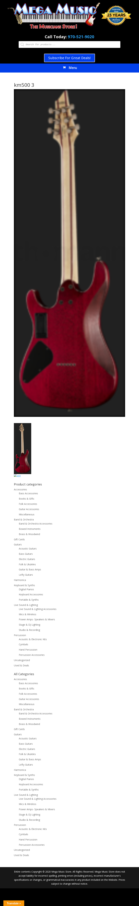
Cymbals (23, 644)
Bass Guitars (26, 553)
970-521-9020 (81, 36)
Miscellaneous (26, 514)
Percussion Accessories (32, 654)
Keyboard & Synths (24, 585)
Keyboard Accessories (31, 594)
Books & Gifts (26, 498)
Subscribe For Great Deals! (69, 58)
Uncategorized (22, 660)
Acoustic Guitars (28, 548)
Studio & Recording (29, 630)
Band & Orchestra (24, 519)
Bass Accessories (28, 493)
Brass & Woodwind (29, 534)
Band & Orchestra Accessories (35, 523)
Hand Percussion (28, 649)
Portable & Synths (29, 599)
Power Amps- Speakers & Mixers (37, 619)
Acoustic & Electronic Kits (33, 639)
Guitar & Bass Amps (30, 569)
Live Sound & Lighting (26, 605)
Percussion (20, 635)
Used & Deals (21, 665)
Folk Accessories (28, 503)
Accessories (20, 489)
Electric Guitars (27, 559)
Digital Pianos (26, 589)
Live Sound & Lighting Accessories (37, 609)
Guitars (18, 544)
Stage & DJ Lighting (29, 624)
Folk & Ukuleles (27, 564)
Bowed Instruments (30, 528)
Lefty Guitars (26, 574)
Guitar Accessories (29, 509)
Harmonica (20, 580)
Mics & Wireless (27, 614)
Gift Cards (19, 539)
